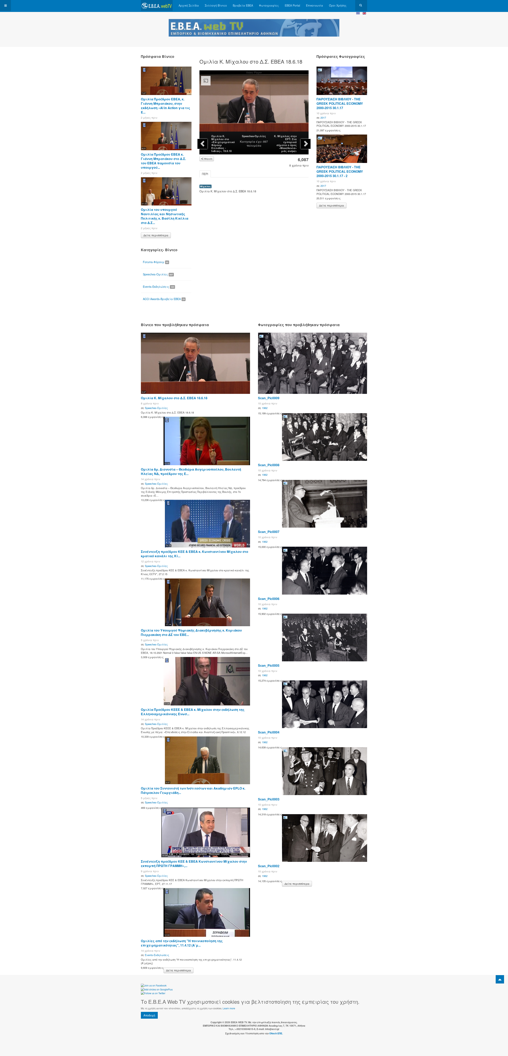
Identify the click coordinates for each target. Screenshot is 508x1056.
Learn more (229, 1008)
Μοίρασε (208, 158)
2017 (323, 117)
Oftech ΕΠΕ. (276, 1033)
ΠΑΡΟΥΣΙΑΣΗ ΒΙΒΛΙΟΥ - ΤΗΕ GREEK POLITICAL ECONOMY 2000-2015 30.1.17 (340, 103)
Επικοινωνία (314, 5)
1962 (264, 408)
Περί (205, 174)
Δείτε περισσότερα (155, 235)
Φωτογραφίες (269, 5)
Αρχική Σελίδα (189, 5)
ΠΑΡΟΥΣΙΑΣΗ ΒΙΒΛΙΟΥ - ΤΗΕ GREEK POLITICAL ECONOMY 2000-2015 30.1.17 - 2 (340, 171)
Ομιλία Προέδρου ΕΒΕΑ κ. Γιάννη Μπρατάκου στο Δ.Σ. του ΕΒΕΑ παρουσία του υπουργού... (163, 161)
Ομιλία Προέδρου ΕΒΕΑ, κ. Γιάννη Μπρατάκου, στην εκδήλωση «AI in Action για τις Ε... (165, 105)
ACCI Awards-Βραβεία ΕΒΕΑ (164, 299)
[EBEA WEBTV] (157, 5)
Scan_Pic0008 (268, 465)
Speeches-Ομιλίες (254, 136)
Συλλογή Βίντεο (216, 5)
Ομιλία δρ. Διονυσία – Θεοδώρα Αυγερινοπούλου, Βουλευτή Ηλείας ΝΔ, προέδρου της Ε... (191, 471)
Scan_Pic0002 (268, 866)
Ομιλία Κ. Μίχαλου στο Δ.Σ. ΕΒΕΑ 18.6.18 (174, 398)
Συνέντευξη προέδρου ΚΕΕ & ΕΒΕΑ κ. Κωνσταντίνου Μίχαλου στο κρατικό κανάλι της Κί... (194, 553)
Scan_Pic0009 (268, 398)
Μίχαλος (205, 186)
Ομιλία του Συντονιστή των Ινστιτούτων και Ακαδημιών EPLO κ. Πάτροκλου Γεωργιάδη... (193, 790)
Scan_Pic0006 (268, 598)
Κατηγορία (247, 141)
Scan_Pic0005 (268, 665)
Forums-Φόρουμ (155, 262)
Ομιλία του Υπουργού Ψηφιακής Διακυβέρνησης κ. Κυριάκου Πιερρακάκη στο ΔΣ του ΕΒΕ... (191, 632)
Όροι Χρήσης (337, 5)
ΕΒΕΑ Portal (292, 5)
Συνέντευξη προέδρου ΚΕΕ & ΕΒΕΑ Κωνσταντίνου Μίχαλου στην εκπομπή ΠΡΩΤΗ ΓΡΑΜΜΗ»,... (194, 863)
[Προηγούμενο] (202, 144)
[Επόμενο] (306, 144)
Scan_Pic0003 (268, 799)
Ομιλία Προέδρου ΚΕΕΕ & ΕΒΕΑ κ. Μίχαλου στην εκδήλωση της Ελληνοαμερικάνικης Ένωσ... (192, 711)
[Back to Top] (500, 979)
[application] (254, 105)
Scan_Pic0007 (268, 531)
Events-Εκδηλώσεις (158, 287)
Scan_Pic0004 (268, 732)
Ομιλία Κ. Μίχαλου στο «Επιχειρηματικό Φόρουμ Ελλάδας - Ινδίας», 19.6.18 (223, 143)
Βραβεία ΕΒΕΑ (243, 5)
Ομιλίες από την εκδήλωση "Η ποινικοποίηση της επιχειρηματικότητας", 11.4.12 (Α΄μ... (182, 943)
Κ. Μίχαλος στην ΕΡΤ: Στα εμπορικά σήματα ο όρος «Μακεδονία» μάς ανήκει (285, 143)
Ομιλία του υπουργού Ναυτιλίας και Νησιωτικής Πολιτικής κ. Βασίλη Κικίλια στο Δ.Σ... (164, 216)
